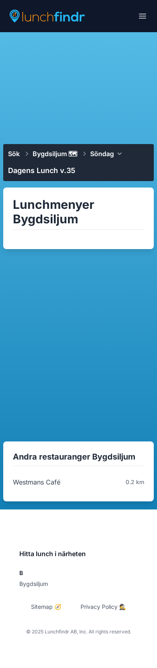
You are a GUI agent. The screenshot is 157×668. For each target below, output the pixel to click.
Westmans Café (36, 482)
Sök (14, 154)
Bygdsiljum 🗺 (55, 154)
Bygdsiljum (33, 583)
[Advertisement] (78, 87)
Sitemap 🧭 (46, 606)
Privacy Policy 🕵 (103, 606)
